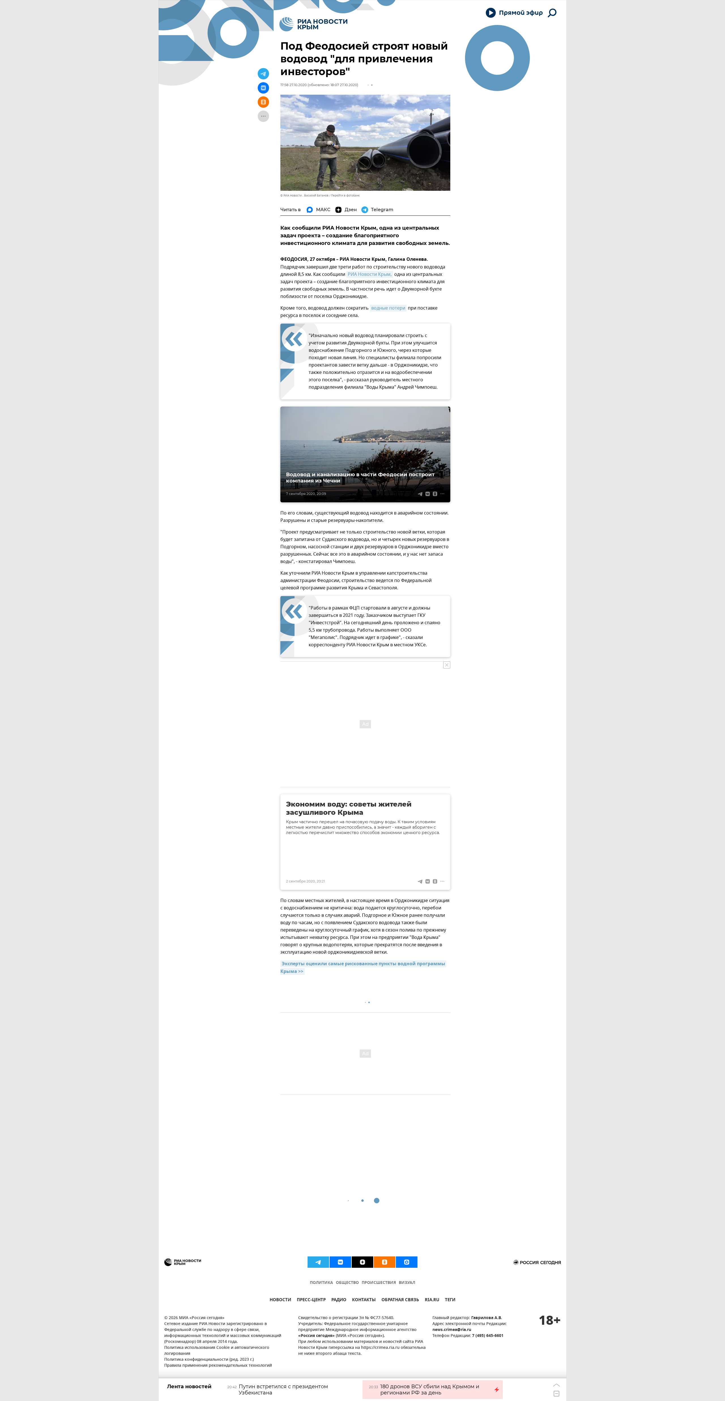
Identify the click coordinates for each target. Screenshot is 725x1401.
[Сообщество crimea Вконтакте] (340, 1262)
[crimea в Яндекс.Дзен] (362, 1262)
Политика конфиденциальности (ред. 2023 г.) (209, 1359)
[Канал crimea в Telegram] (318, 1262)
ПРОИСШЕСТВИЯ (379, 1283)
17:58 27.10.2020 (293, 85)
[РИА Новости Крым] (313, 24)
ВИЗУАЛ (407, 1283)
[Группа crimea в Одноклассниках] (384, 1262)
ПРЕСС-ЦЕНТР (311, 1300)
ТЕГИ (450, 1300)
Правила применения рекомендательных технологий (218, 1365)
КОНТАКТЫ (364, 1300)
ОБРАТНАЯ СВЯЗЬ (400, 1300)
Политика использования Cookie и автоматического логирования (216, 1351)
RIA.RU (432, 1300)
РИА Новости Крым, (370, 274)
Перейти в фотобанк (345, 195)
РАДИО (338, 1300)
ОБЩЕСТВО (347, 1283)
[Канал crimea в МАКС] (406, 1262)
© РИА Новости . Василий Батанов (304, 195)
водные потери (388, 308)
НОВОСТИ (280, 1300)
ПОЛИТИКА (321, 1283)
